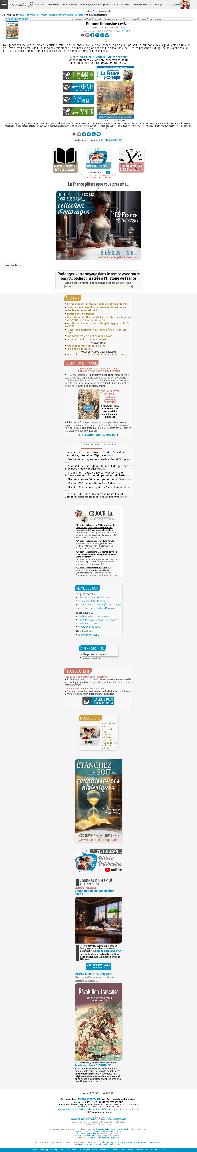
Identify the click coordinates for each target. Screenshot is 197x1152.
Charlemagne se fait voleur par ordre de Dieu (96, 479)
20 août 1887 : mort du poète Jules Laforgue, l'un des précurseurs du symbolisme (99, 467)
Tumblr (108, 748)
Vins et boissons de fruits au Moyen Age (97, 608)
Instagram (110, 734)
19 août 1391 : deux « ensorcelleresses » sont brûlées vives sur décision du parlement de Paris (95, 474)
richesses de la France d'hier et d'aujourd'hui (115, 1129)
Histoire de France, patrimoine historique (93, 1131)
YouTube (109, 740)
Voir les (88, 634)
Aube (103, 1144)
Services (162, 1150)
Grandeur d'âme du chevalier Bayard (89, 336)
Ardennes (88, 1144)
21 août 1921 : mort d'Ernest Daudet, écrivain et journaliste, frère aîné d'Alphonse (95, 454)
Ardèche (78, 1144)
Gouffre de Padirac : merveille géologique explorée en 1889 (97, 325)
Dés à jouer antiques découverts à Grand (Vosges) (98, 459)
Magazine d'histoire (86, 1135)
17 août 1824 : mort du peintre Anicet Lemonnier (98, 487)
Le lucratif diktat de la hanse (91, 601)
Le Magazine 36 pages (36, 14)
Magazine (36, 1150)
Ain (95, 1142)
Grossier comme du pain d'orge (86, 345)
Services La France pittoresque (85, 1122)
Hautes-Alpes (140, 1142)
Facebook (109, 723)
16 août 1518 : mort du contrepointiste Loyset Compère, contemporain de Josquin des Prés (94, 495)
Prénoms (153, 1150)
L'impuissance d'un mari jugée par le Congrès (100, 604)
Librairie (130, 1150)
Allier (106, 1142)
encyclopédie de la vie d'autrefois (104, 1138)
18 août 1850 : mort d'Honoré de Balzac (92, 483)
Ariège (97, 1144)
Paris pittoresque (141, 1150)
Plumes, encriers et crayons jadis (87, 339)
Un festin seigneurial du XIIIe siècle (94, 597)
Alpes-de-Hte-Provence (121, 1142)
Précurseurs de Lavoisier (90, 623)
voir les (109, 140)
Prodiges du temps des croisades (94, 616)
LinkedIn (109, 729)
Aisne (100, 1142)
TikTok (107, 737)
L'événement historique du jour (98, 1124)
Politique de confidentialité (113, 1122)
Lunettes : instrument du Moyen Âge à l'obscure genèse (96, 331)
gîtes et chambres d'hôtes (87, 1133)
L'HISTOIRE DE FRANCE (89, 1099)
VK (105, 732)
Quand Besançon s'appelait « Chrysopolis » (98, 619)
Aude (109, 1144)
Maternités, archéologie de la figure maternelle (96, 354)
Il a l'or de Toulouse (79, 349)
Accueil (22, 14)
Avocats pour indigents (89, 626)
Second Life (111, 742)
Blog (55, 1150)
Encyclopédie (46, 1150)
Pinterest (109, 745)
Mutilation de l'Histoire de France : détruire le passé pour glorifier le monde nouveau (98, 319)
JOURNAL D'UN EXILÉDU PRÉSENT (98, 966)
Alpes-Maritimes (155, 1142)
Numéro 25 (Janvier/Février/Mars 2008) (66, 14)
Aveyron (117, 1144)
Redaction (126, 31)
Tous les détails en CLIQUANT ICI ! (93, 1065)
